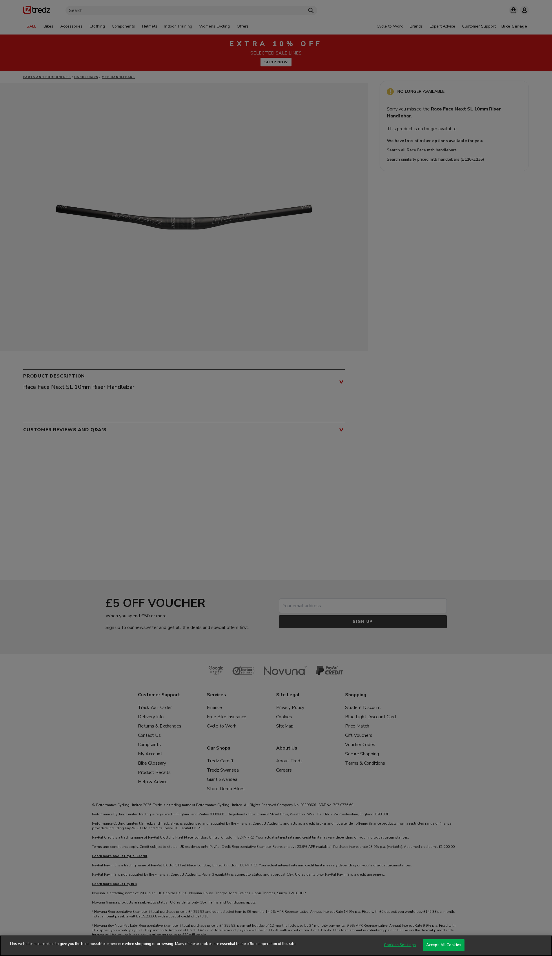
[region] (276, 945)
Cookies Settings (400, 945)
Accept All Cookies (443, 945)
